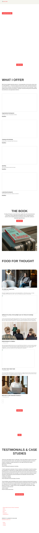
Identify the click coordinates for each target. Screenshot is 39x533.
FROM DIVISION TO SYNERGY (8, 341)
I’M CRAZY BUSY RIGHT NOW (8, 368)
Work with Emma (19, 494)
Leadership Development (7, 192)
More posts (19, 410)
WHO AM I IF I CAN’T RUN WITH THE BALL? (11, 395)
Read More (4, 116)
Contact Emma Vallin (7, 13)
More (19, 434)
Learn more (19, 64)
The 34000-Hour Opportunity (8, 289)
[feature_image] (19, 111)
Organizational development (8, 113)
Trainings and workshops (7, 139)
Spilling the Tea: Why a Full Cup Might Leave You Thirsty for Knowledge (17, 314)
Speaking (4, 165)
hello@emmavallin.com (6, 519)
